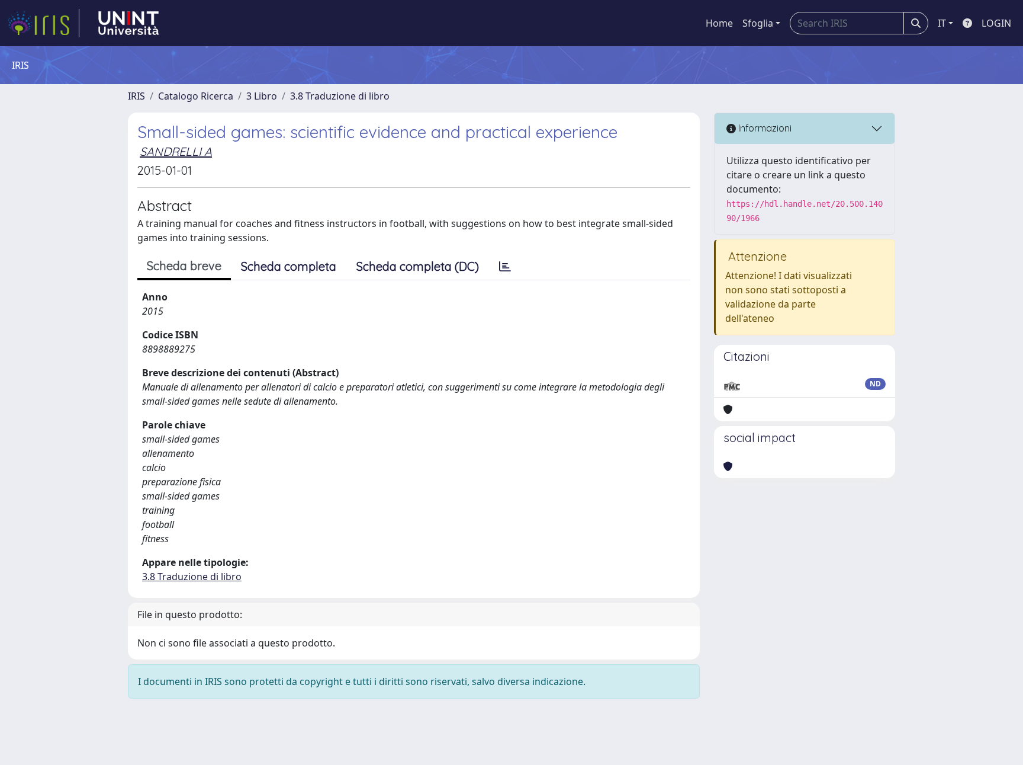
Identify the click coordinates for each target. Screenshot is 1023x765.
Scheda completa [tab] (288, 266)
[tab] (505, 266)
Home (719, 23)
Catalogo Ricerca (195, 96)
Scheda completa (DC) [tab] (417, 266)
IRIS (136, 96)
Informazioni (764, 128)
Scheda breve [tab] (184, 265)
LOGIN (996, 23)
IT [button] (942, 23)
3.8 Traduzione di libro (340, 96)
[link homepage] (43, 23)
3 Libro (261, 96)
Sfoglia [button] (757, 23)
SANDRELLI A (176, 151)
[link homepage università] (128, 23)
